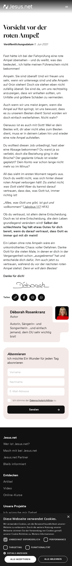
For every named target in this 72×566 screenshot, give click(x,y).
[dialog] (36, 539)
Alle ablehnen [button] (53, 559)
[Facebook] (23, 297)
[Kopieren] (15, 297)
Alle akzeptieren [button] (20, 559)
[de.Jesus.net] (17, 6)
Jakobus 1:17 (32, 207)
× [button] (68, 517)
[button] (36, 553)
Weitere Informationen (43, 534)
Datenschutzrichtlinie (41, 400)
